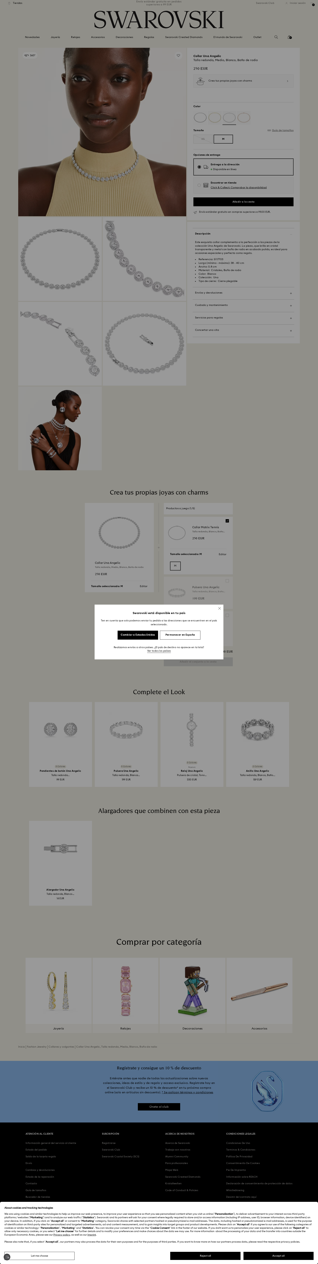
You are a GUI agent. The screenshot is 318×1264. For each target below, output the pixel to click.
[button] (219, 608)
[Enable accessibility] (7, 1257)
